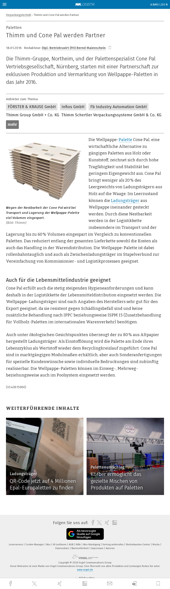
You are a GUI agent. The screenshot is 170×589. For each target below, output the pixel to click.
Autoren (110, 548)
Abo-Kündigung (92, 544)
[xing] (60, 583)
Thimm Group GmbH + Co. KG (32, 115)
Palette (125, 139)
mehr (12, 124)
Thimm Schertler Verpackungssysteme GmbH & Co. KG (111, 115)
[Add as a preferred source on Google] (85, 534)
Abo (48, 544)
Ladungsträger (125, 200)
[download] (134, 583)
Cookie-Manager (34, 544)
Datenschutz (62, 548)
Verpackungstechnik (18, 15)
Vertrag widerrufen (113, 544)
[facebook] (11, 583)
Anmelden (159, 4)
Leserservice (16, 544)
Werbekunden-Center (138, 544)
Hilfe (78, 544)
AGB (71, 544)
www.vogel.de (85, 569)
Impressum (97, 548)
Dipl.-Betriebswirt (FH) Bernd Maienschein (74, 48)
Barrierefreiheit (80, 548)
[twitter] (35, 584)
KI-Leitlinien (60, 544)
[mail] (110, 583)
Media (156, 544)
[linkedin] (85, 584)
